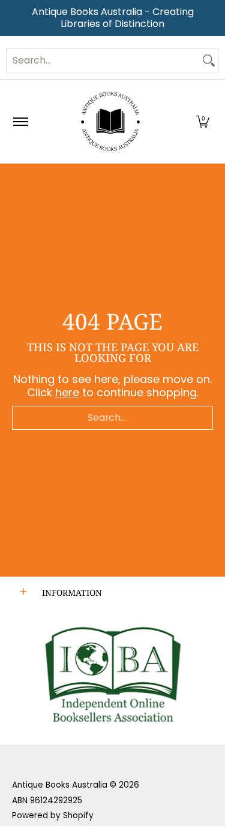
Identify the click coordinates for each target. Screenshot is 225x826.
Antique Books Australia (59, 785)
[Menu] (20, 121)
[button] (203, 121)
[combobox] (103, 61)
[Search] (208, 61)
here (67, 392)
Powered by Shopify (53, 815)
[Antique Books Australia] (110, 121)
